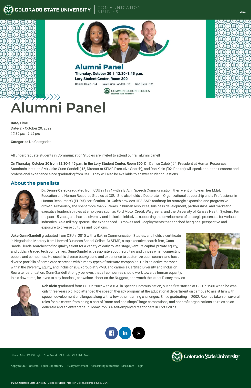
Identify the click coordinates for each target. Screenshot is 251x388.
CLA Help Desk (81, 355)
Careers (33, 365)
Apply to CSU (18, 365)
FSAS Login (34, 355)
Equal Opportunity (52, 365)
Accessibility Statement (105, 365)
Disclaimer (127, 365)
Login (139, 365)
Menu (242, 12)
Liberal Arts (18, 355)
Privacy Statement (77, 365)
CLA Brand (50, 355)
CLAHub (64, 355)
